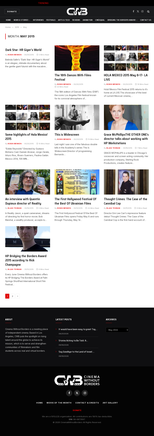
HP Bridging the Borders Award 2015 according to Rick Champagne (25, 260)
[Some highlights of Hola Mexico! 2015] (27, 117)
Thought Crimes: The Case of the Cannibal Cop (125, 201)
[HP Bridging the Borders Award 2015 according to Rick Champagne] (27, 239)
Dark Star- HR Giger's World (23, 50)
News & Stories (21, 20)
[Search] (148, 11)
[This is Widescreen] (77, 117)
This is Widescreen (67, 134)
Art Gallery (110, 402)
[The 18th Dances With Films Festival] (77, 58)
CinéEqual (100, 20)
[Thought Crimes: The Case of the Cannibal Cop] (126, 182)
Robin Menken (15, 55)
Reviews (76, 20)
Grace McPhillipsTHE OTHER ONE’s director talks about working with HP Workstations (126, 138)
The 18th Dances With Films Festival (73, 77)
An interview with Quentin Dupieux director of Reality (23, 201)
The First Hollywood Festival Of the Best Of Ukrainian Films (75, 201)
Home (8, 20)
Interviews (38, 20)
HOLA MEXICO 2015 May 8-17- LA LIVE (126, 77)
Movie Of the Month (59, 402)
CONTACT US (145, 20)
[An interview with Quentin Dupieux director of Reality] (27, 182)
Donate (12, 11)
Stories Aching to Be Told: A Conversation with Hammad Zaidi (84, 3)
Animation (87, 20)
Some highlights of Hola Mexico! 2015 (26, 136)
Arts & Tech (64, 20)
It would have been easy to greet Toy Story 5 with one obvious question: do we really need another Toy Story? (77, 329)
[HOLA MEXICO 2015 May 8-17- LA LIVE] (126, 58)
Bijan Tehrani (113, 148)
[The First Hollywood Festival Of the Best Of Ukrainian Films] (77, 182)
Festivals (50, 20)
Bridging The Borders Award (122, 20)
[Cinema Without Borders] (77, 11)
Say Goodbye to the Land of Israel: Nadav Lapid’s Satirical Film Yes (76, 352)
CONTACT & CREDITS (87, 402)
